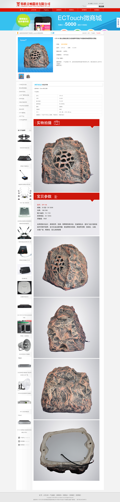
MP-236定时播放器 (24, 411)
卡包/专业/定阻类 (24, 105)
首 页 (21, 10)
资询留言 (71, 495)
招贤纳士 (71, 10)
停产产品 (21, 116)
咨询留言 (84, 10)
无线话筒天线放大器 (24, 147)
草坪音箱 (21, 98)
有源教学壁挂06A (24, 296)
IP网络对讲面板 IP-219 (24, 260)
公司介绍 (33, 10)
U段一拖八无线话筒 (24, 202)
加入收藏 (90, 3)
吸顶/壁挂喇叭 (23, 88)
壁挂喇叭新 (24, 278)
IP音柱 (58, 499)
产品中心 (46, 10)
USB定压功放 (23, 84)
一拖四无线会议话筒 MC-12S (24, 242)
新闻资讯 (58, 10)
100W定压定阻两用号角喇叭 (24, 393)
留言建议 (23, 441)
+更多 (30, 130)
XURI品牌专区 (23, 119)
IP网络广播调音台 (24, 166)
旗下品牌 (101, 3)
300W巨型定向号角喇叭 (24, 354)
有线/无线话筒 (23, 102)
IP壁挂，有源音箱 (24, 336)
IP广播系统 (22, 112)
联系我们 (96, 10)
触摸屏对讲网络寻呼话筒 (24, 184)
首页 (89, 33)
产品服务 (93, 33)
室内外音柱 (22, 91)
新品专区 (21, 109)
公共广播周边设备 (24, 95)
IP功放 (61, 499)
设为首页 (95, 3)
